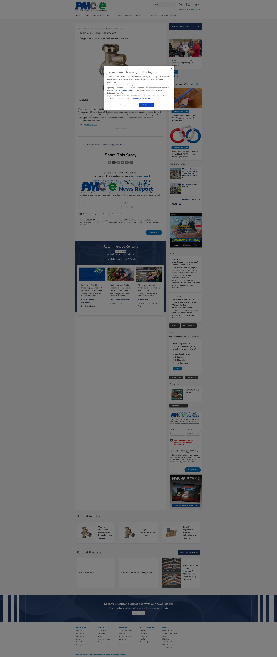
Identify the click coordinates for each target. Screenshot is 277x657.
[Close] (171, 68)
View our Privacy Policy (141, 98)
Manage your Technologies (128, 105)
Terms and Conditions (123, 90)
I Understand (147, 105)
